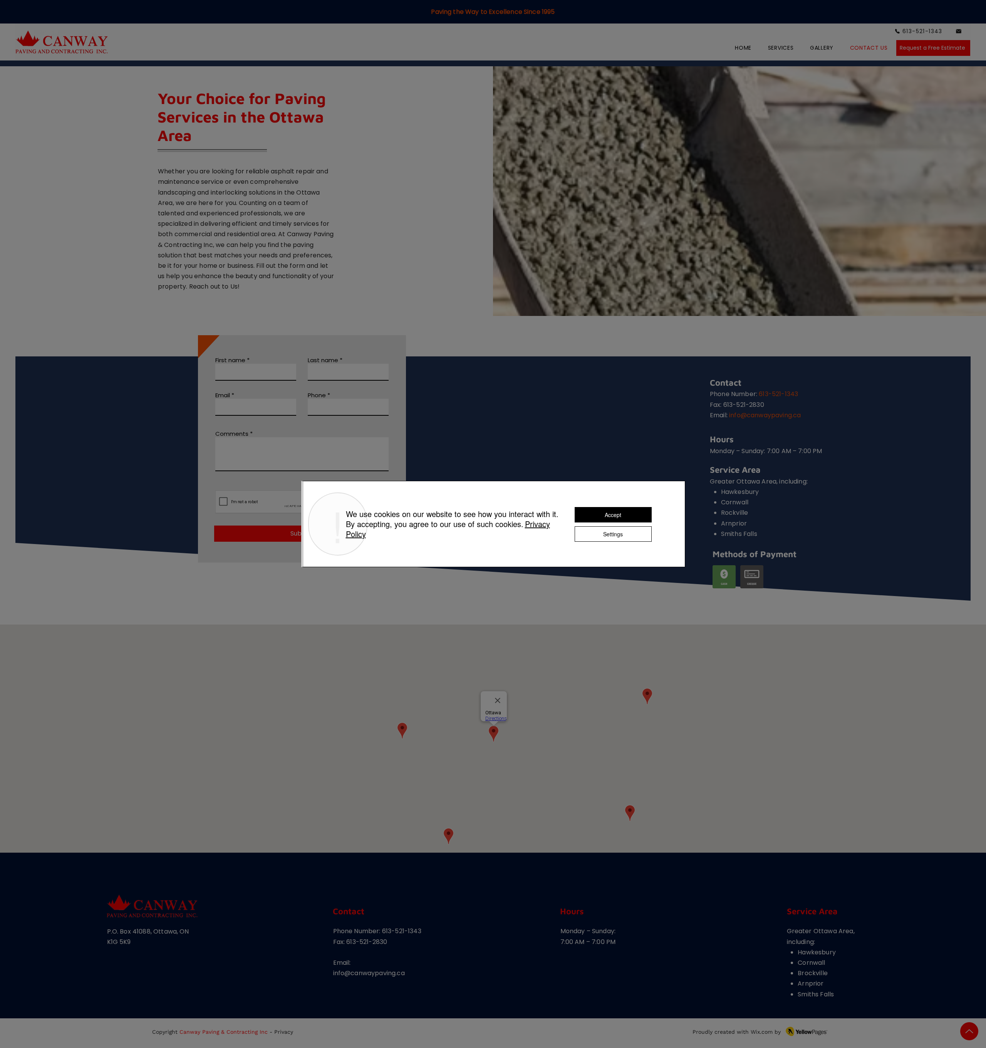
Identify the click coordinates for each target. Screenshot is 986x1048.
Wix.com (762, 1032)
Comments (231, 434)
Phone (317, 395)
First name (230, 360)
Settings (613, 534)
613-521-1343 (778, 394)
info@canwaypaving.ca (765, 415)
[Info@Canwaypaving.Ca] (959, 31)
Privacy (283, 1032)
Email (222, 395)
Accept (613, 515)
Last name (323, 360)
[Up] (969, 1031)
